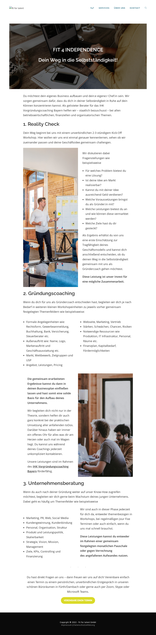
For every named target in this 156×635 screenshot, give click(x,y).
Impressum (66, 625)
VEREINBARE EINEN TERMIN (78, 600)
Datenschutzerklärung (84, 625)
